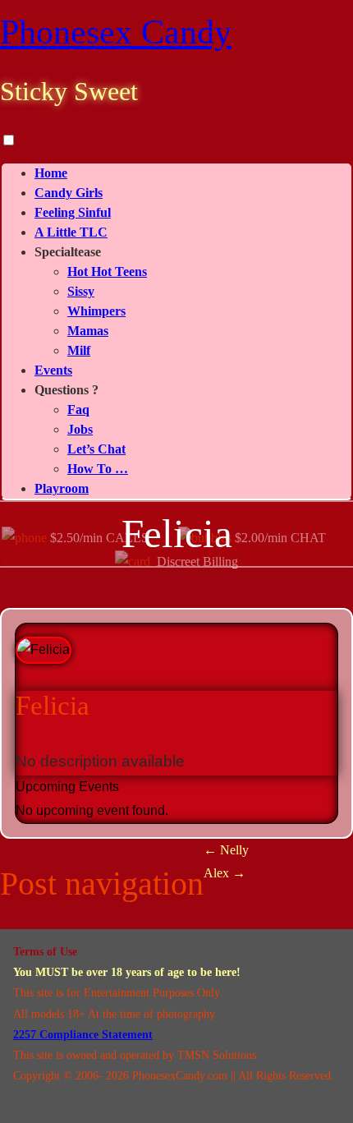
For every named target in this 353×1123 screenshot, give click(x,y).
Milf (78, 350)
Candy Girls (68, 193)
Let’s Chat (96, 449)
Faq (78, 410)
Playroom (61, 488)
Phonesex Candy (116, 32)
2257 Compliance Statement (83, 1035)
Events (53, 370)
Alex (224, 873)
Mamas (87, 331)
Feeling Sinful (72, 212)
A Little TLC (71, 232)
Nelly (226, 850)
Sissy (80, 291)
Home (50, 173)
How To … (97, 469)
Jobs (80, 429)
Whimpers (96, 311)
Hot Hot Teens (107, 271)
